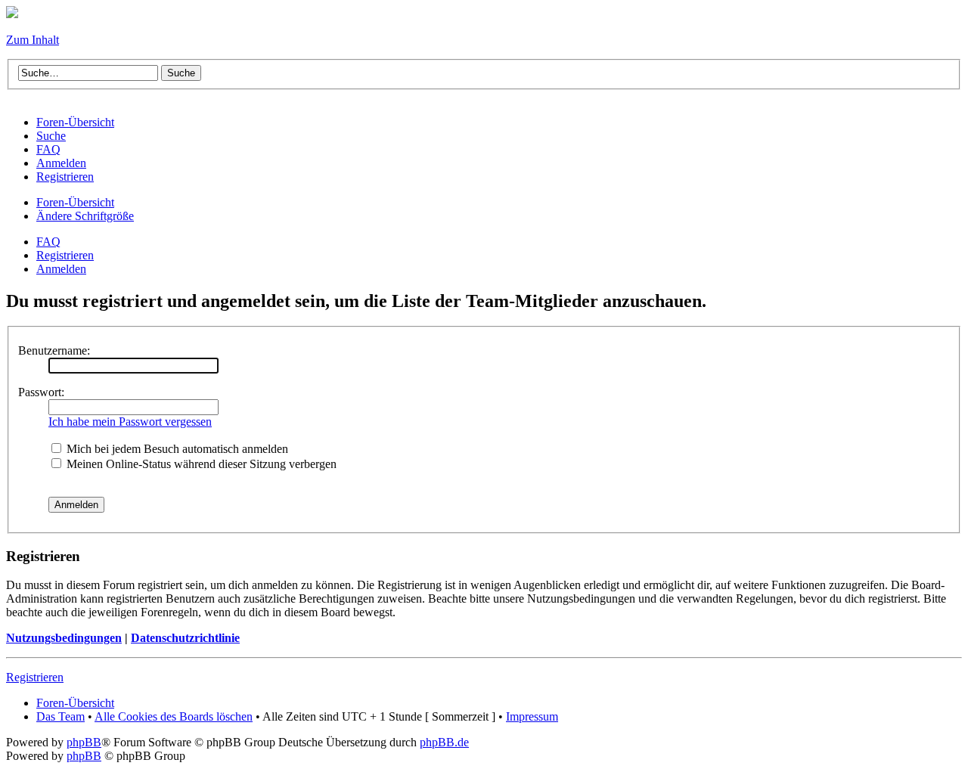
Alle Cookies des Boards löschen (174, 716)
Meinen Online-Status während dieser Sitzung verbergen (200, 463)
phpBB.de (444, 742)
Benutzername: (54, 350)
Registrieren (65, 255)
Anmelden (61, 268)
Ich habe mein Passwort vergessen (130, 421)
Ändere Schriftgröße (85, 215)
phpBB (84, 742)
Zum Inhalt (32, 39)
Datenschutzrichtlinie (185, 637)
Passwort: (41, 392)
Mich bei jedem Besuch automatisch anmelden (176, 448)
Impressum (532, 716)
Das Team (60, 716)
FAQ (48, 241)
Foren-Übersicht (75, 202)
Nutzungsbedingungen (64, 637)
